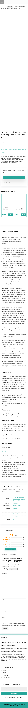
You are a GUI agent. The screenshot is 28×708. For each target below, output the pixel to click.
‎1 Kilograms (16, 508)
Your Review (5, 573)
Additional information (18, 223)
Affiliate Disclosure (9, 680)
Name (4, 612)
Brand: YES (15, 517)
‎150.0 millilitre (16, 514)
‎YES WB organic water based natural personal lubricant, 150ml (19, 499)
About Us (5, 675)
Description (6, 223)
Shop (4, 672)
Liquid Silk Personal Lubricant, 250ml (7, 209)
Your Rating (5, 569)
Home (2, 6)
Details (2, 152)
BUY (14, 177)
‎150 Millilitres (16, 511)
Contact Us (6, 677)
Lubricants (9, 6)
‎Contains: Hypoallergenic (17, 504)
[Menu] (2, 2)
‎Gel (13, 519)
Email (3, 618)
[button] (4, 451)
